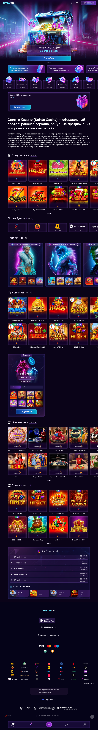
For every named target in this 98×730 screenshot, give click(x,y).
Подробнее (26, 411)
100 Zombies (19, 569)
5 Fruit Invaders (20, 557)
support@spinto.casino (50, 690)
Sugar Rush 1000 (20, 574)
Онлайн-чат (46, 693)
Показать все (87, 683)
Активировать (20, 107)
